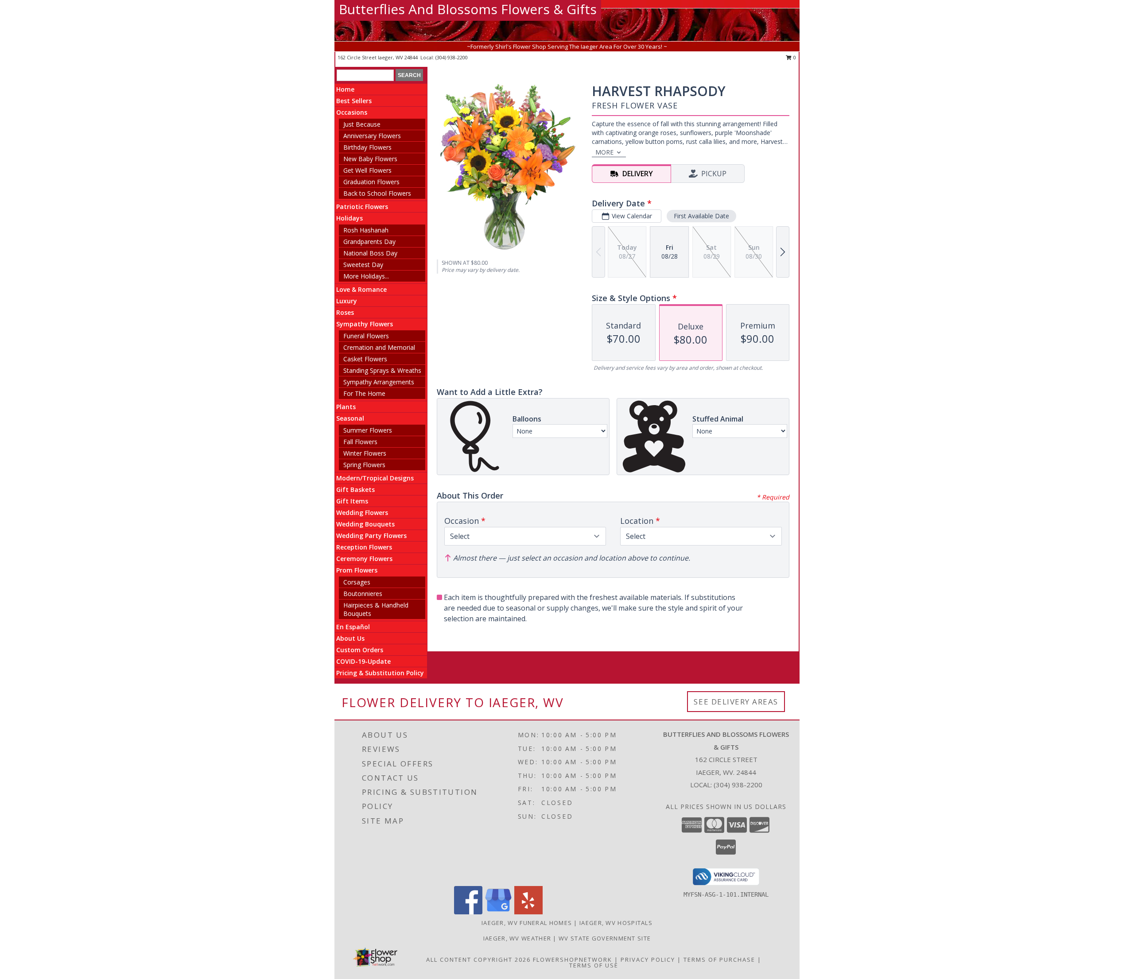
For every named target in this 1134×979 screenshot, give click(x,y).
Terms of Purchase (719, 960)
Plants (346, 406)
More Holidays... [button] (366, 276)
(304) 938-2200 (451, 57)
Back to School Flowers (377, 193)
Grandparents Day (369, 241)
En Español (353, 627)
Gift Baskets (355, 489)
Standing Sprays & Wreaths (382, 370)
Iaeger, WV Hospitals (615, 923)
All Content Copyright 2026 (478, 960)
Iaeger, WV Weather (517, 938)
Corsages (356, 582)
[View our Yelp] (528, 912)
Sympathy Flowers (364, 324)
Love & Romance (361, 289)
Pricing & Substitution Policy (380, 673)
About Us (350, 638)
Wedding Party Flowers (371, 535)
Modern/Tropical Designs (375, 478)
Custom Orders (359, 650)
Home (345, 89)
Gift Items (352, 501)
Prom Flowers (356, 570)
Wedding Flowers (362, 512)
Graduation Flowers (371, 182)
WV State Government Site (605, 938)
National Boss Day (370, 253)
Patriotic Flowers (362, 206)
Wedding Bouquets (365, 524)
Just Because (362, 124)
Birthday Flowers (367, 147)
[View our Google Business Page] (498, 912)
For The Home (364, 393)
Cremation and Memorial (379, 347)
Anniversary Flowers (372, 136)
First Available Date (701, 216)
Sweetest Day (363, 264)
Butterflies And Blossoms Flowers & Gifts (468, 9)
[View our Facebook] (468, 912)
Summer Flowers (367, 430)
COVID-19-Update (363, 661)
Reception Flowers (364, 547)
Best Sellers (354, 101)
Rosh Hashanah (365, 230)
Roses (345, 312)
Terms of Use (593, 965)
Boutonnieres (362, 593)
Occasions (351, 112)
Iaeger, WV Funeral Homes (527, 923)
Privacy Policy (648, 960)
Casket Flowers (365, 359)
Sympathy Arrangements (378, 382)
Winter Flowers (364, 453)
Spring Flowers (364, 464)
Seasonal (350, 418)
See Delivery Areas (736, 702)
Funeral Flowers (366, 336)
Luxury (346, 301)
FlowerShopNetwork (572, 960)
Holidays (349, 218)
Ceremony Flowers (364, 558)
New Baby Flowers (370, 159)
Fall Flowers (360, 441)
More (604, 152)
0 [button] (794, 57)
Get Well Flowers (367, 170)
